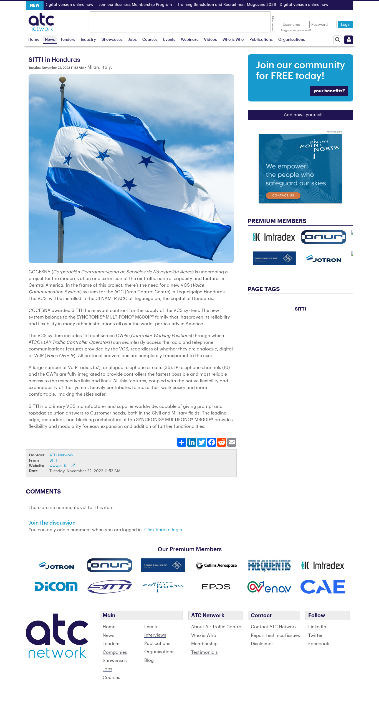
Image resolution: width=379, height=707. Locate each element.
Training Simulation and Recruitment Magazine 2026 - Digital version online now (236, 5)
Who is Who (233, 39)
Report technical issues (275, 635)
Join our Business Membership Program (118, 5)
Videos (210, 39)
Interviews (155, 635)
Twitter (315, 635)
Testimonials (204, 652)
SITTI (54, 460)
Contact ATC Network (274, 627)
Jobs (132, 39)
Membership (204, 644)
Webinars (189, 39)
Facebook (318, 644)
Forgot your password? (296, 30)
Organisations (291, 39)
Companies (115, 652)
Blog (149, 660)
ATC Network (61, 455)
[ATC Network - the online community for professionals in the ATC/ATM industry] (41, 20)
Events (169, 39)
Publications (261, 39)
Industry (88, 39)
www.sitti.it (60, 465)
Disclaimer (262, 644)
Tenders (67, 39)
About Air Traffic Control (216, 627)
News (50, 39)
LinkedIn (317, 627)
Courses (150, 39)
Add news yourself (303, 115)
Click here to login (163, 530)
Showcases (112, 39)
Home (33, 39)
